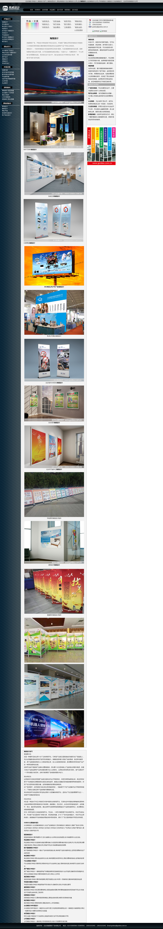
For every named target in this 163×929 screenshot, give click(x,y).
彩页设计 (5, 37)
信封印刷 (5, 79)
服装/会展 (78, 27)
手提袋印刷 (5, 76)
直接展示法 (27, 754)
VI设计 (10, 26)
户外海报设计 (102, 1)
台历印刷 (5, 81)
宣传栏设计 (5, 63)
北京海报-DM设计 (31, 1)
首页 (31, 10)
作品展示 (52, 10)
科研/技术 (45, 27)
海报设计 (110, 1)
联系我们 (67, 10)
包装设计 (5, 28)
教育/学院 (67, 21)
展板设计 (5, 59)
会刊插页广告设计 (8, 50)
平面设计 (7, 19)
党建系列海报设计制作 (54, 615)
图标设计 (5, 108)
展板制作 (5, 90)
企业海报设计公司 (92, 1)
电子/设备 (56, 24)
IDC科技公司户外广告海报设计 (54, 287)
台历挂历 (5, 39)
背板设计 (5, 61)
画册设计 (5, 22)
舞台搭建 (11, 99)
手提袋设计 (5, 35)
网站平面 (5, 111)
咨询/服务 (78, 24)
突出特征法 (27, 776)
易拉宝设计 (5, 52)
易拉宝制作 (5, 95)
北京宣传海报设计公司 (130, 1)
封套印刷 (11, 74)
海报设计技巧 (42, 1)
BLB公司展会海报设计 (54, 336)
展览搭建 (11, 90)
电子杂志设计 (6, 115)
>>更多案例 (78, 30)
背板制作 (5, 99)
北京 (82, 1)
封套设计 (5, 33)
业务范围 (45, 10)
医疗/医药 (67, 24)
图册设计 (11, 37)
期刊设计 (5, 41)
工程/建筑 (67, 27)
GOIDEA (37, 10)
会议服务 (5, 93)
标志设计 (5, 26)
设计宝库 (60, 10)
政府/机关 (45, 21)
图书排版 (5, 74)
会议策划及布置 (7, 55)
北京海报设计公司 (71, 1)
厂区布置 (11, 93)
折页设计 (5, 31)
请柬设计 (11, 39)
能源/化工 (45, 24)
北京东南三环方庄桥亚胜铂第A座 (102, 20)
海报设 (26, 751)
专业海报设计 (117, 1)
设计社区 (75, 10)
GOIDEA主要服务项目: (31, 823)
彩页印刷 (5, 72)
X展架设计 (13, 52)
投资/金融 (56, 21)
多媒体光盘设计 (7, 113)
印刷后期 (7, 67)
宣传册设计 (5, 24)
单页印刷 (11, 72)
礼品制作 (5, 83)
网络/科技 (78, 21)
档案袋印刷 (11, 79)
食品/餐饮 (56, 27)
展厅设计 (5, 57)
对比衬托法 (27, 799)
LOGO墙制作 (6, 97)
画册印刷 (5, 70)
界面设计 (5, 106)
